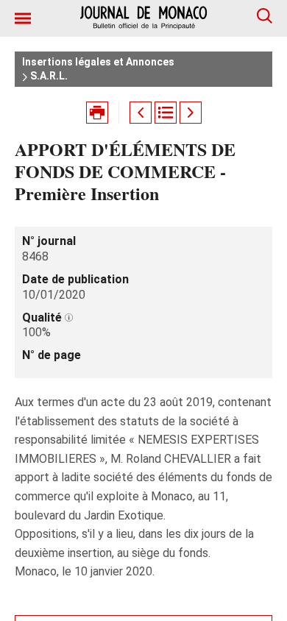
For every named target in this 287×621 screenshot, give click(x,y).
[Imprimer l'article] (97, 113)
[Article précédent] (141, 113)
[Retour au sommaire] (166, 113)
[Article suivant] (191, 113)
